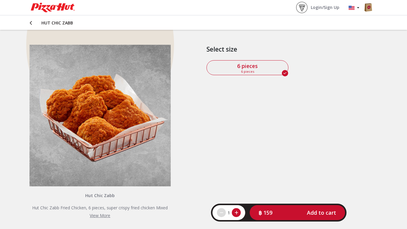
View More (100, 215)
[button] (297, 212)
